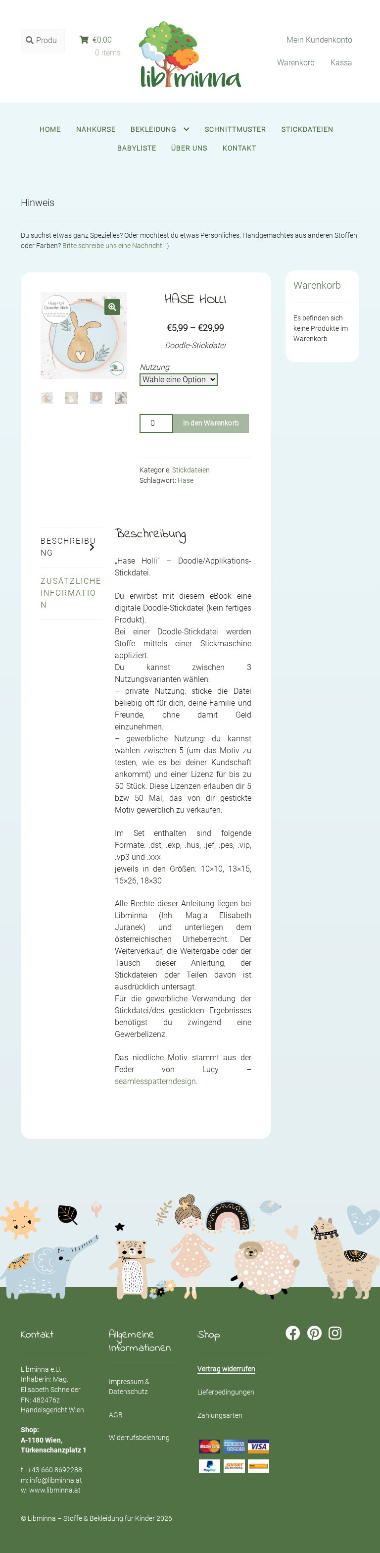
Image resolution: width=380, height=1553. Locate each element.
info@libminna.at (56, 1480)
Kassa (341, 62)
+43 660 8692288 (55, 1470)
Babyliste (136, 148)
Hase (185, 480)
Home (50, 129)
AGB (116, 1415)
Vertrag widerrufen (226, 1369)
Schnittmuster (235, 129)
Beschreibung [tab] (68, 547)
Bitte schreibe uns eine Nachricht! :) (115, 246)
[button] (112, 307)
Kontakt (239, 148)
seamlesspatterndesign (155, 1081)
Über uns (189, 148)
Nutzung (154, 367)
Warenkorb (296, 62)
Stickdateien (307, 129)
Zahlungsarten (219, 1415)
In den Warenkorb (211, 423)
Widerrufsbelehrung (139, 1438)
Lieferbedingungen (225, 1392)
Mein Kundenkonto (319, 40)
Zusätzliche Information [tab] (71, 593)
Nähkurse (96, 129)
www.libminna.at (55, 1490)
